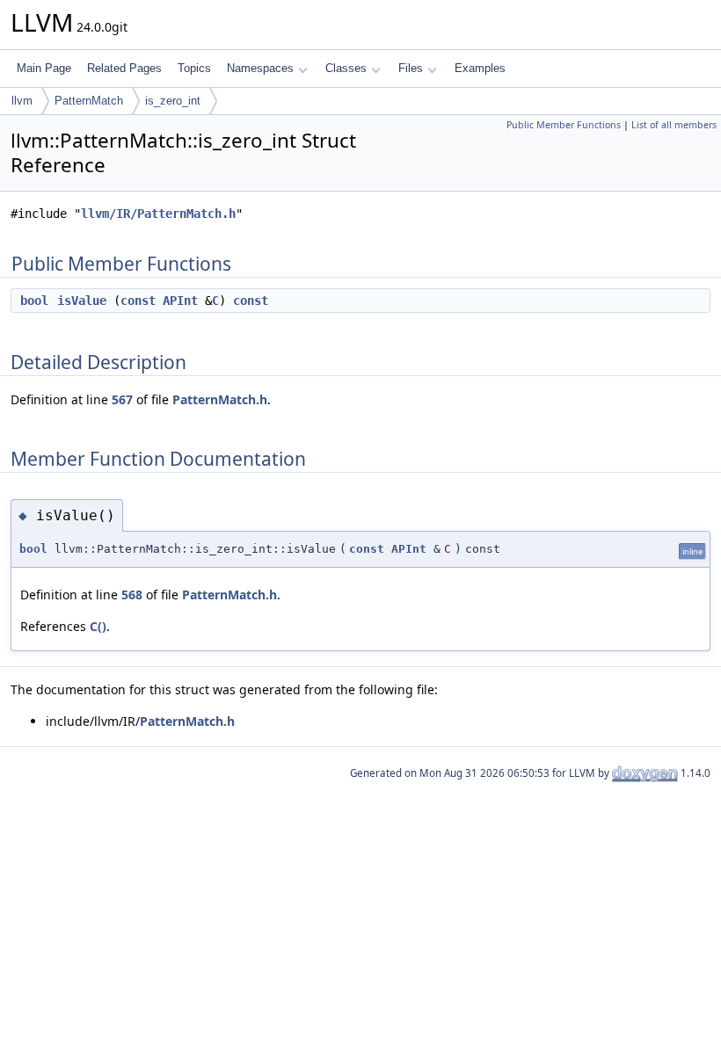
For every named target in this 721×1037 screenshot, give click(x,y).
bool (34, 301)
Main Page (44, 68)
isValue (81, 301)
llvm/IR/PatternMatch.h (158, 214)
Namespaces (260, 68)
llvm (22, 100)
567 (122, 399)
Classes (346, 68)
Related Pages (124, 68)
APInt (180, 301)
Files (410, 68)
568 (131, 594)
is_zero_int (172, 100)
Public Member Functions (563, 125)
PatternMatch (89, 100)
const (138, 301)
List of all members (674, 125)
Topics (194, 68)
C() (98, 626)
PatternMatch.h (219, 399)
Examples (480, 68)
